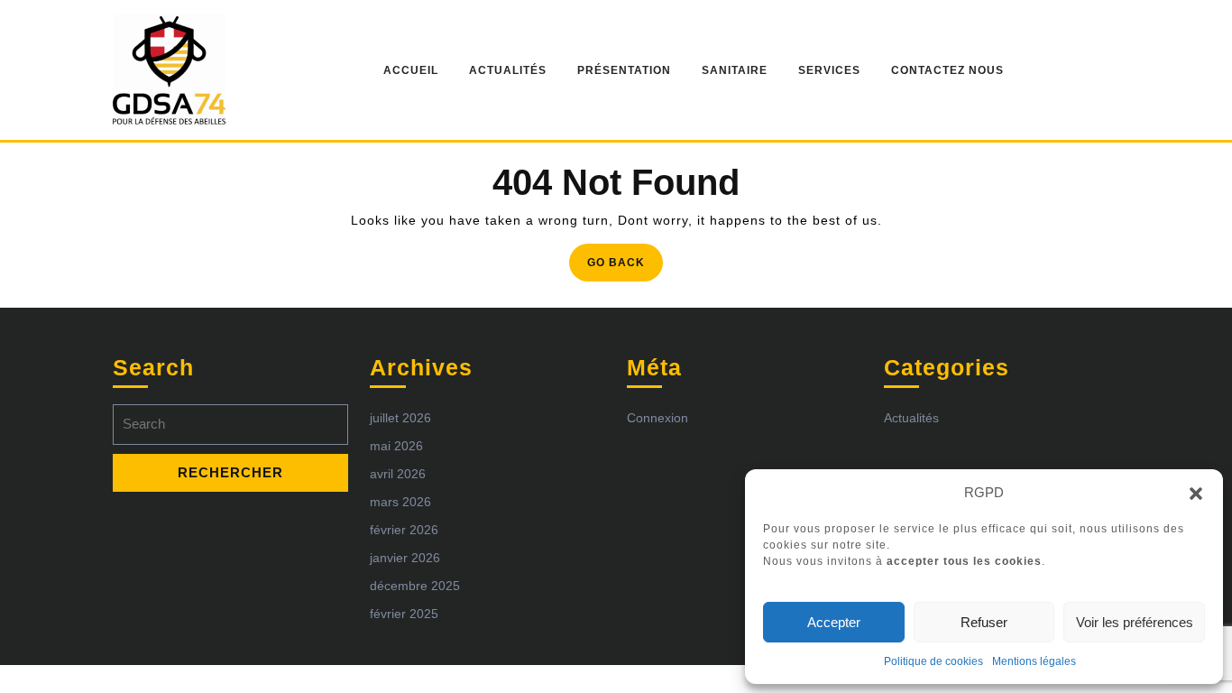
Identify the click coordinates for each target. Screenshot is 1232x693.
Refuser (984, 622)
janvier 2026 (405, 557)
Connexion (657, 418)
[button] (1196, 493)
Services (829, 70)
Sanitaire (735, 70)
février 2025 (404, 613)
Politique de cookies (933, 661)
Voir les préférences (1134, 622)
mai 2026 (396, 446)
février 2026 (404, 529)
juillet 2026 (400, 418)
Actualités (508, 70)
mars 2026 (400, 501)
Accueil (410, 70)
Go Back (625, 268)
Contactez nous (947, 70)
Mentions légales (1034, 661)
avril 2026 (398, 474)
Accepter (833, 622)
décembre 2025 (415, 585)
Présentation (624, 70)
